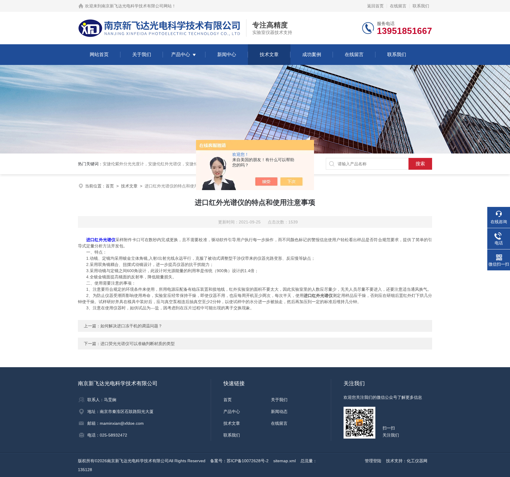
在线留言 (398, 6)
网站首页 (99, 54)
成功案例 (311, 54)
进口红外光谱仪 (100, 239)
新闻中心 (226, 54)
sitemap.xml (284, 460)
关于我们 (141, 54)
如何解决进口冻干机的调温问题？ (131, 326)
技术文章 (269, 54)
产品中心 (180, 54)
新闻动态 (279, 411)
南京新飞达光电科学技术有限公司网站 (137, 6)
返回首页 (375, 6)
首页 (110, 186)
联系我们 (421, 6)
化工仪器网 (417, 460)
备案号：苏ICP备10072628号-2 (239, 460)
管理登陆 (373, 460)
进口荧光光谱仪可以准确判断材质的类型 (137, 343)
